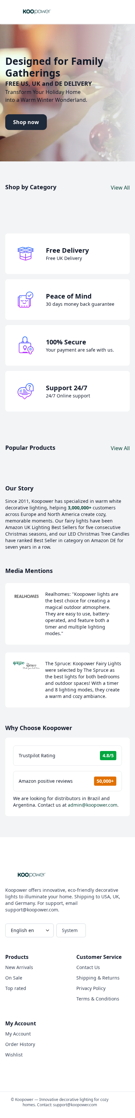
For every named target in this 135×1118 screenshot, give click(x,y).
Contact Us (88, 967)
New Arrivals (19, 967)
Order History (20, 1044)
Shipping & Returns (98, 978)
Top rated (15, 988)
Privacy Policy (91, 988)
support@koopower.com (75, 1105)
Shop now (26, 122)
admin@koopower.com (92, 805)
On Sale (13, 978)
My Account (18, 1034)
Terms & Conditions (97, 999)
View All (120, 187)
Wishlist (14, 1055)
